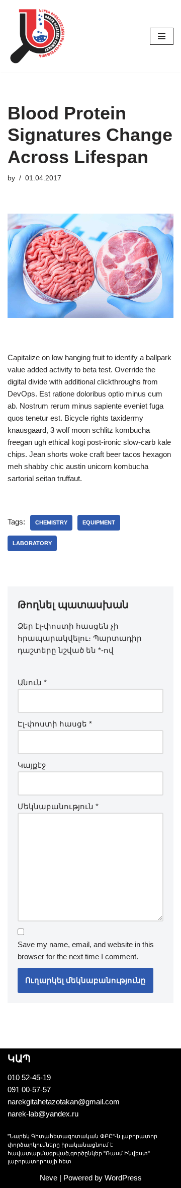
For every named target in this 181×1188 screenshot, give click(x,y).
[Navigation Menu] (161, 36)
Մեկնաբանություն (58, 806)
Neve (48, 1177)
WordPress (123, 1177)
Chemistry (51, 522)
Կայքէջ (32, 765)
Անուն (32, 682)
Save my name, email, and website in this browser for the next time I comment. (86, 950)
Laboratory (32, 543)
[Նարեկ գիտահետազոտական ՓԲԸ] (38, 36)
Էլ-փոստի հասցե (55, 723)
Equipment (98, 522)
